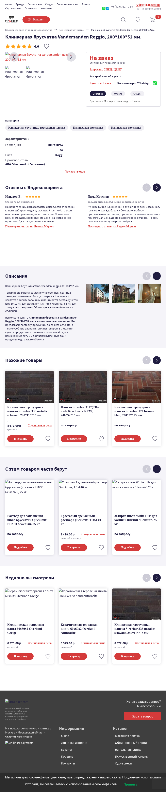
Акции (8, 4)
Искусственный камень (131, 756)
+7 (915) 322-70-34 (122, 6)
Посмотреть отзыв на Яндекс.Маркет (29, 226)
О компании (35, 4)
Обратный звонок (148, 4)
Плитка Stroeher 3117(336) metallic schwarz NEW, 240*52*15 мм (80, 411)
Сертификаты (13, 8)
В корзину (20, 438)
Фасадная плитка (127, 736)
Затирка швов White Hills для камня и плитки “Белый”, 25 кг (135, 520)
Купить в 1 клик (100, 83)
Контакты (46, 8)
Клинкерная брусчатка (71, 29)
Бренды (20, 4)
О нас (65, 736)
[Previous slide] (14, 57)
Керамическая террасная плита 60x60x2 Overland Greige (25, 628)
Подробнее (74, 438)
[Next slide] (71, 57)
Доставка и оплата (68, 4)
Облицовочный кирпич (131, 743)
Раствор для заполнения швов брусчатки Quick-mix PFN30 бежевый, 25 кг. (27, 520)
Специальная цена (40, 425)
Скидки (49, 4)
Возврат (87, 4)
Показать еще (75, 171)
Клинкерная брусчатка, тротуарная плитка (28, 29)
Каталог (67, 749)
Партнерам (30, 8)
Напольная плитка (128, 749)
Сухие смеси (123, 763)
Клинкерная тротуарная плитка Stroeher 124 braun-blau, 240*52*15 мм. (134, 411)
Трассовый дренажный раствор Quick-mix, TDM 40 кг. (81, 520)
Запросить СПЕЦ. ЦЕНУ (106, 69)
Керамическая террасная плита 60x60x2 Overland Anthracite (79, 628)
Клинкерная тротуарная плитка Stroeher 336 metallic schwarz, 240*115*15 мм (27, 411)
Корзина (67, 756)
